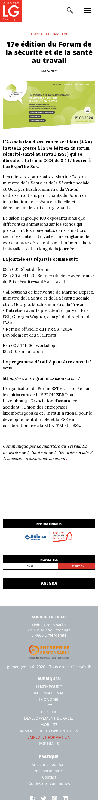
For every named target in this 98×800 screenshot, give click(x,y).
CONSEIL (49, 712)
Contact (49, 777)
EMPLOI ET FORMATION (49, 34)
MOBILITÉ (49, 724)
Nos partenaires (49, 770)
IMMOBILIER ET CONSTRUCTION (49, 730)
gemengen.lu (19, 666)
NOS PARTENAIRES (49, 524)
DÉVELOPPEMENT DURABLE (49, 718)
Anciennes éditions (49, 764)
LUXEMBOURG (49, 686)
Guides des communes (49, 783)
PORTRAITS (49, 743)
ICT (49, 705)
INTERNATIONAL (49, 693)
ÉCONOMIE (49, 699)
